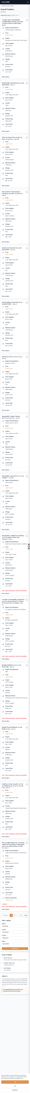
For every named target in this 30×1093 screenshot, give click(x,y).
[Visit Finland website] (29, 548)
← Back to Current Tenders (7, 5)
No (15, 1086)
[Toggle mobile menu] (28, 2)
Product (4, 935)
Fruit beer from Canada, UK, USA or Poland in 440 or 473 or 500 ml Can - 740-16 (12, 785)
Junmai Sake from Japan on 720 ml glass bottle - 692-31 (13, 84)
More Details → (6, 77)
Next (26, 915)
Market (4, 923)
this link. (4, 986)
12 (20, 915)
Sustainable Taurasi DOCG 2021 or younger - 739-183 (13, 477)
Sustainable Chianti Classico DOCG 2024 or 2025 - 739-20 (11, 417)
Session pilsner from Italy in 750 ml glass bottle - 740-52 (12, 303)
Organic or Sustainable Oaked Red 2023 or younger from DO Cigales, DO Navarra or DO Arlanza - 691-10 (13, 602)
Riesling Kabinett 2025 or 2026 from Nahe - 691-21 (11, 666)
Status (3, 941)
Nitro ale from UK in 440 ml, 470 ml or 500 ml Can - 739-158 (12, 138)
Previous (5, 915)
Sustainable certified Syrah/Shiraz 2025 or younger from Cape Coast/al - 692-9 (13, 537)
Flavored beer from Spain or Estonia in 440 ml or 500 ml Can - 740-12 (12, 193)
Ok (15, 1082)
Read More (15, 1090)
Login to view (9, 35)
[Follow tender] (27, 20)
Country (4, 929)
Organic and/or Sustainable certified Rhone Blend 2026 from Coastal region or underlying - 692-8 (12, 22)
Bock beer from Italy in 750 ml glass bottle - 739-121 (11, 249)
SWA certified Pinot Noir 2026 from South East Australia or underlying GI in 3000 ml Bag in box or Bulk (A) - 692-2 (13, 845)
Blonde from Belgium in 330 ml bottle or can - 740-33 (12, 728)
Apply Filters (15, 948)
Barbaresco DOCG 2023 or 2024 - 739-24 (12, 357)
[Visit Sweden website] (29, 546)
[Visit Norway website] (29, 544)
